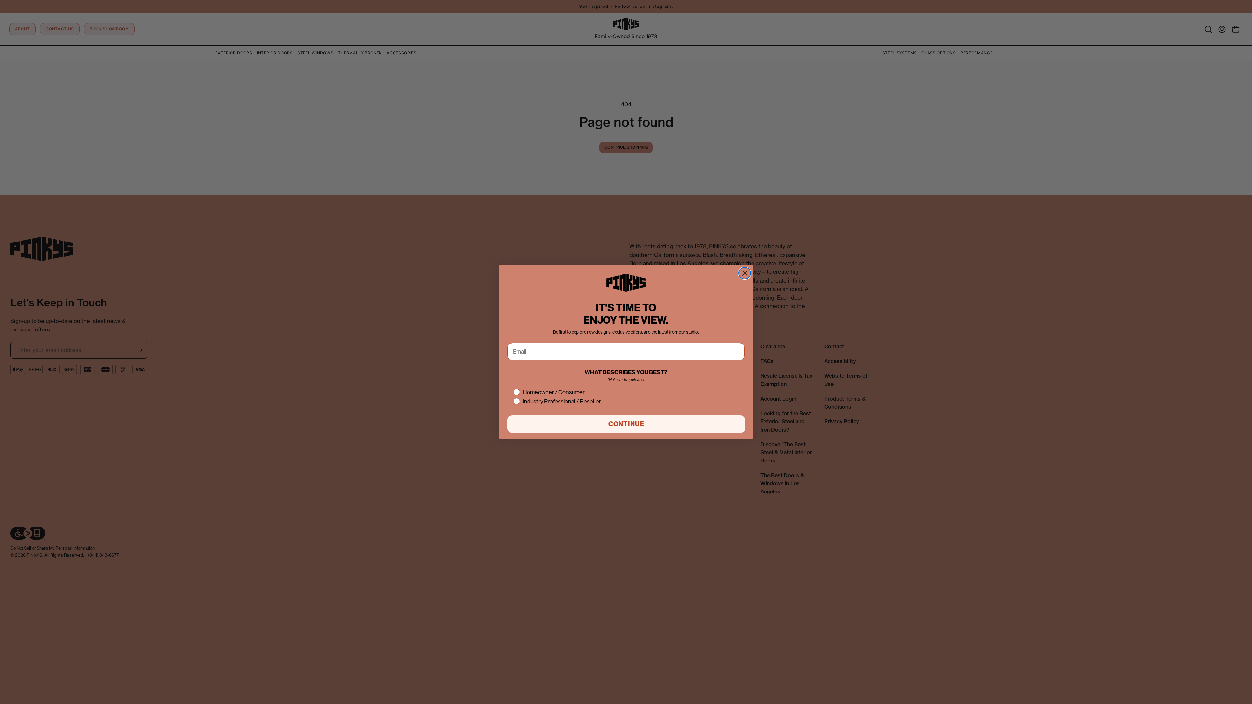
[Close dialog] (745, 273)
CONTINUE (626, 424)
